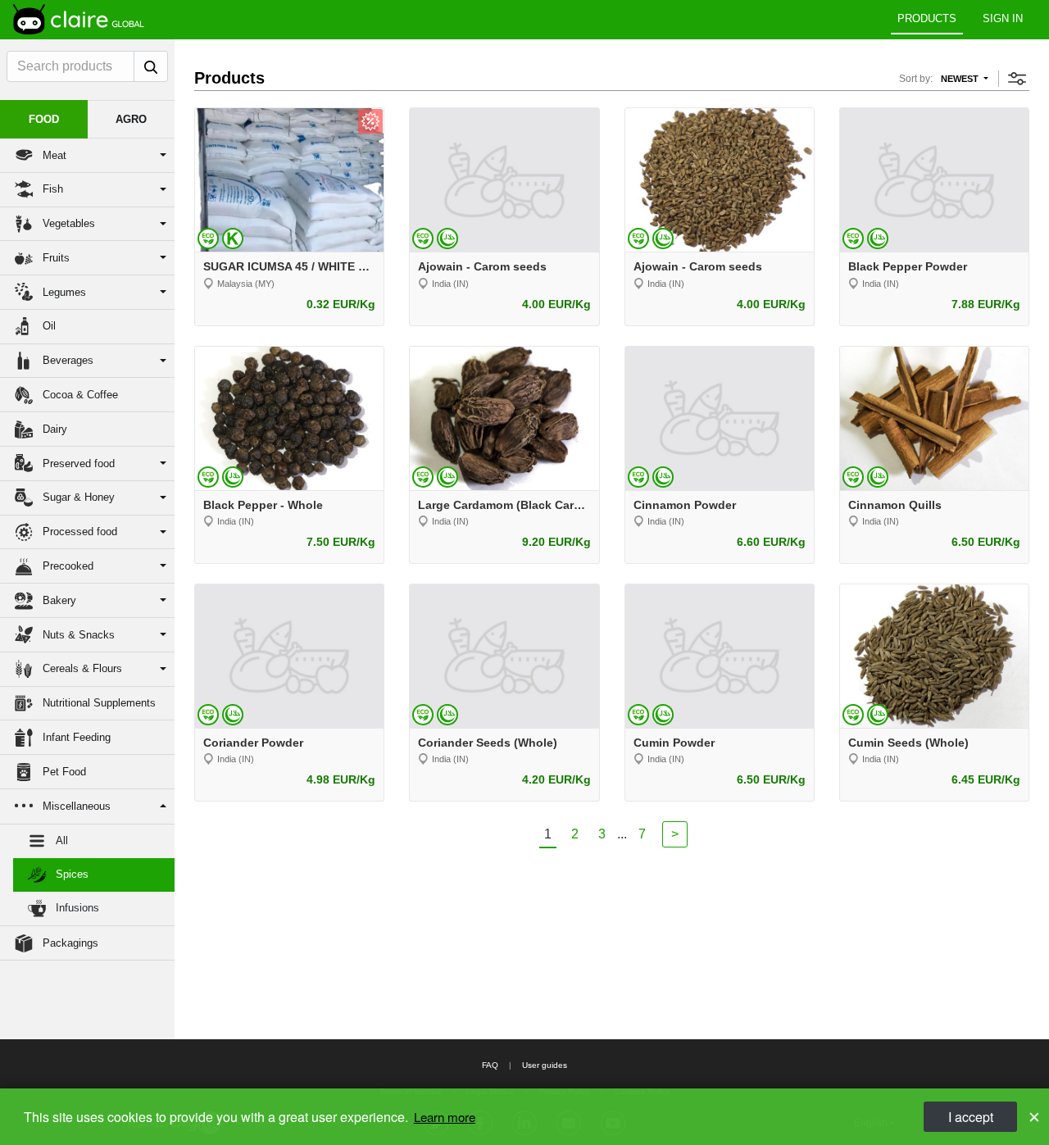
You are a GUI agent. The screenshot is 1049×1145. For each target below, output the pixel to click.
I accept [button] (970, 1116)
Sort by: (916, 79)
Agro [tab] (131, 119)
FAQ (490, 1065)
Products (926, 18)
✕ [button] (1034, 1116)
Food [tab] (44, 119)
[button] (87, 156)
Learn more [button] (444, 1116)
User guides (544, 1065)
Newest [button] (961, 79)
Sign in (1003, 18)
